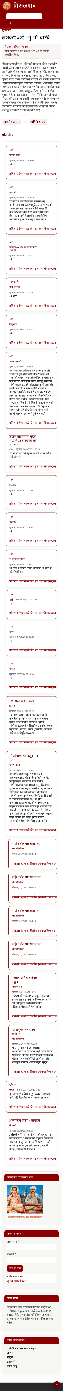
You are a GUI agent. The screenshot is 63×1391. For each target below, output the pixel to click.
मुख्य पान (6, 30)
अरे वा (12, 1085)
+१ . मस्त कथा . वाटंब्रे (22, 701)
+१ (11, 150)
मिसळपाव (24, 6)
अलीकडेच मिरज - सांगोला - (25, 1120)
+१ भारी (14, 282)
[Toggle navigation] (59, 20)
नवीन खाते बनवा (15, 1276)
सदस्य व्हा (54, 174)
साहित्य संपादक (20, 47)
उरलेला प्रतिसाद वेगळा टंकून (25, 980)
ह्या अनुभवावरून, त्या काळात (24, 1032)
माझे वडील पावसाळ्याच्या (26, 844)
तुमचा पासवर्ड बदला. (17, 1281)
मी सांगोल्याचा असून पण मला (23, 758)
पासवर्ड (10, 1255)
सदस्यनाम (12, 1242)
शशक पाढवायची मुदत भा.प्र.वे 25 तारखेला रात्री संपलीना (23, 441)
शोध (10, 23)
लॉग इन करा (36, 174)
